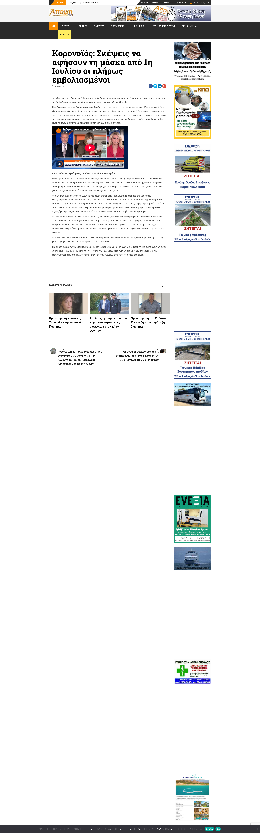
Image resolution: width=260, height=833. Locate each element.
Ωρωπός (154, 2)
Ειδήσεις (139, 26)
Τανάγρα (165, 2)
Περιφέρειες (118, 26)
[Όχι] (256, 829)
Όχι (218, 829)
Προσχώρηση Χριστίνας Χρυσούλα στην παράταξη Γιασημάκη (93, 2)
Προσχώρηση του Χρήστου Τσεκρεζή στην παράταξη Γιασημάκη (149, 322)
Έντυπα (144, 2)
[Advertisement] (192, 286)
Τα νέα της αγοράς (164, 26)
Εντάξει (209, 829)
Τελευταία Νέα (179, 2)
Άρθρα (65, 26)
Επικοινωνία (189, 26)
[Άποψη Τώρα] (53, 26)
